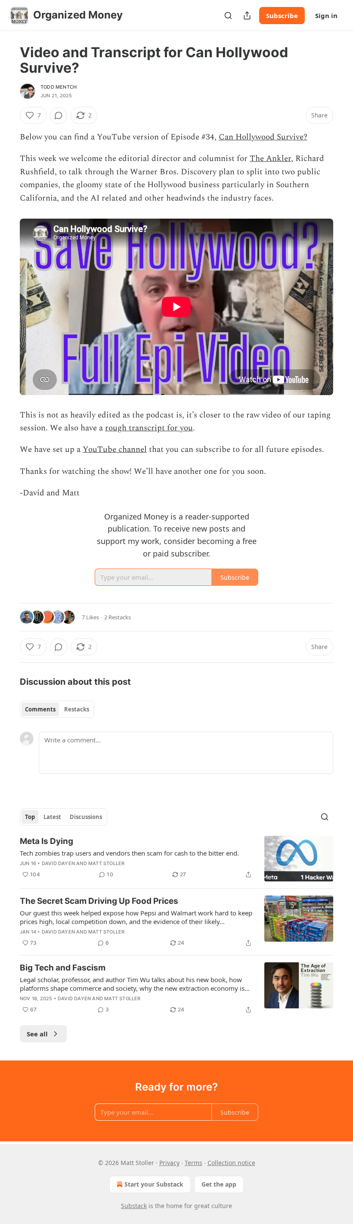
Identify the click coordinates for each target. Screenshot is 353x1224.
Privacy (169, 1163)
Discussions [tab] (86, 817)
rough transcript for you (149, 428)
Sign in (326, 15)
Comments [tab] (40, 709)
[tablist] (57, 709)
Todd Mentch (58, 87)
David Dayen (58, 863)
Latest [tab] (52, 817)
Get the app (218, 1184)
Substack (134, 1206)
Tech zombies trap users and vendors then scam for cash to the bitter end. (129, 853)
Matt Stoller (106, 863)
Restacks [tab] (76, 709)
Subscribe (282, 15)
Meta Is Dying (46, 841)
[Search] (228, 15)
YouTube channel (115, 449)
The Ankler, (271, 158)
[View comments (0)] (58, 115)
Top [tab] (30, 817)
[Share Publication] (247, 15)
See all (37, 1033)
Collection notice (231, 1163)
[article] (176, 858)
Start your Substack (153, 1184)
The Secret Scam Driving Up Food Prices (99, 901)
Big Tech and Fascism (62, 968)
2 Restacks (117, 617)
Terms (193, 1163)
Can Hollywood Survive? (263, 137)
